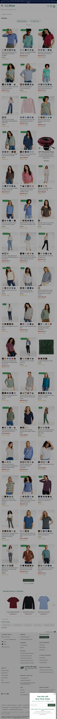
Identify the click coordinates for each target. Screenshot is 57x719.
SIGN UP (51, 705)
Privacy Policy (42, 714)
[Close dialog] (54, 694)
